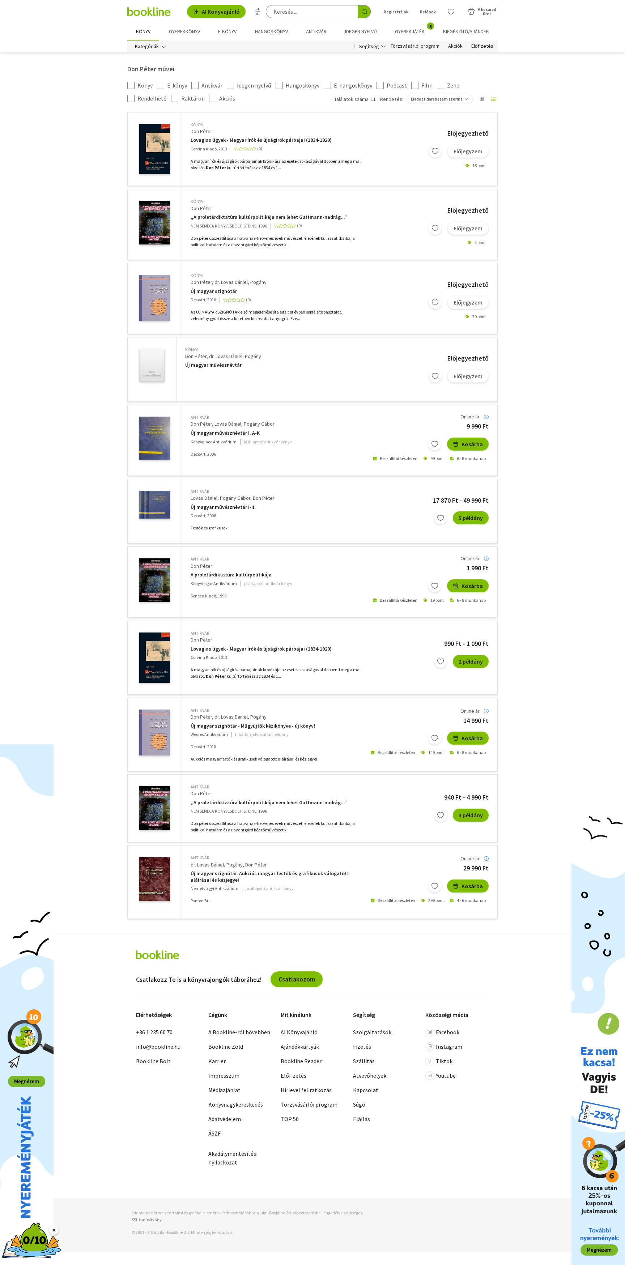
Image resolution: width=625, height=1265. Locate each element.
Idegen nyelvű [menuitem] (361, 31)
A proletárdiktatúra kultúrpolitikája (231, 575)
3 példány (471, 815)
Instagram (449, 1046)
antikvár (200, 417)
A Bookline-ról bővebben (239, 1032)
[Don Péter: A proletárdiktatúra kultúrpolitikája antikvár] (154, 580)
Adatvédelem (224, 1119)
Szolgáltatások (372, 1032)
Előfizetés (482, 46)
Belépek (428, 11)
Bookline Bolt (153, 1061)
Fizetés (362, 1046)
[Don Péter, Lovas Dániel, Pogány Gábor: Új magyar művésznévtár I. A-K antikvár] (154, 438)
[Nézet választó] (481, 99)
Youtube (446, 1075)
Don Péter (201, 131)
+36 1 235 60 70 (154, 1032)
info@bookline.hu (158, 1046)
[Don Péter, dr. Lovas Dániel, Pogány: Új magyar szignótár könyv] (154, 298)
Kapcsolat (365, 1090)
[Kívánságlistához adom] (435, 151)
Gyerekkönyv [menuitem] (184, 31)
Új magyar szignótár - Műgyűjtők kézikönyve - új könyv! (253, 726)
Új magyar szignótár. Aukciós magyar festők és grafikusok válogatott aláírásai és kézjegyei (270, 876)
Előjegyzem (468, 151)
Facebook (447, 1032)
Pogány (258, 282)
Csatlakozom (297, 979)
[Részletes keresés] (257, 11)
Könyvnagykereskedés (235, 1104)
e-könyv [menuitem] (227, 31)
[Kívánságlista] (451, 11)
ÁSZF (214, 1133)
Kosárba (472, 444)
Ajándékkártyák (300, 1046)
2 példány (471, 661)
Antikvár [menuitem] (316, 31)
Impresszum (223, 1075)
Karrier (217, 1061)
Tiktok (444, 1061)
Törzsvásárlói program (415, 46)
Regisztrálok (396, 11)
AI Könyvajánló (221, 11)
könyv (197, 124)
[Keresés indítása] (364, 11)
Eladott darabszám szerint (437, 99)
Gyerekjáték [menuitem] (414, 29)
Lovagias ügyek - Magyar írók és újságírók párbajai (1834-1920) (261, 140)
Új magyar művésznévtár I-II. (223, 507)
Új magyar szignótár (214, 291)
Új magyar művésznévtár (213, 365)
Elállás (361, 1119)
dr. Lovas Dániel (231, 282)
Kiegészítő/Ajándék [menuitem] (466, 31)
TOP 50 (290, 1119)
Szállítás (364, 1061)
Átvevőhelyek (369, 1075)
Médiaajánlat (224, 1090)
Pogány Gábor (259, 424)
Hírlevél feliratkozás (306, 1090)
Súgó (359, 1104)
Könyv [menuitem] (143, 31)
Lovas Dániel (227, 424)
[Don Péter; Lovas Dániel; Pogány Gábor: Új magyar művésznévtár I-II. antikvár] (154, 505)
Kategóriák (147, 46)
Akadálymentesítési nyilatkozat (233, 1158)
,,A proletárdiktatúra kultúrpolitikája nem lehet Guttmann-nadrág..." (269, 217)
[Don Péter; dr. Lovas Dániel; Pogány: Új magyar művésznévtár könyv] (152, 365)
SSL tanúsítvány (147, 1219)
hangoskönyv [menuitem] (271, 31)
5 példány (471, 517)
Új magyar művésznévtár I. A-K (225, 433)
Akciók (455, 46)
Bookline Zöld (225, 1046)
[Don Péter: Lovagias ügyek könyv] (154, 149)
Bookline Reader (301, 1061)
